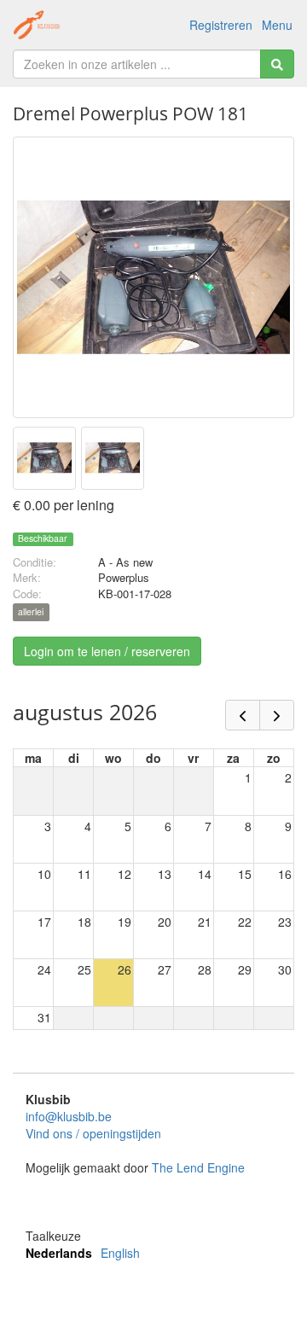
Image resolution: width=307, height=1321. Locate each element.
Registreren (220, 24)
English (120, 1252)
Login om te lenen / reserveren (107, 651)
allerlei (30, 612)
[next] (276, 715)
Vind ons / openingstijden (93, 1133)
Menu (277, 24)
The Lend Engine (198, 1167)
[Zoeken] (277, 64)
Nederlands (59, 1252)
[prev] (242, 715)
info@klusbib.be (69, 1116)
